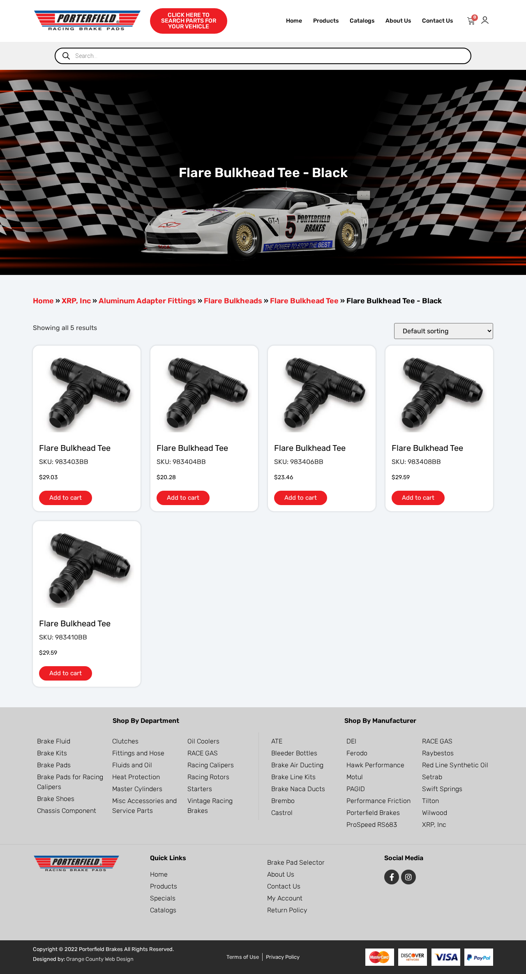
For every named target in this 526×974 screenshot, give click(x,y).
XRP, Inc (76, 300)
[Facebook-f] (391, 877)
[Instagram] (408, 877)
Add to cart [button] (65, 497)
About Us (398, 20)
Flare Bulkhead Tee (304, 300)
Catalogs (362, 20)
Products (326, 20)
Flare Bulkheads (233, 300)
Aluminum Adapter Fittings (147, 300)
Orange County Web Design (100, 959)
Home (294, 20)
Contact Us (437, 20)
